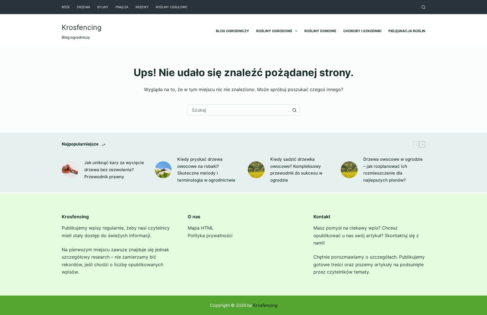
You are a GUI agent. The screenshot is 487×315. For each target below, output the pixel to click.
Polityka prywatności (210, 235)
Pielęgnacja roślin (406, 31)
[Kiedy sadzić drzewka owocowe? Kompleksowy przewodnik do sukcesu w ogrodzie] (256, 169)
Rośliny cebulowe (171, 7)
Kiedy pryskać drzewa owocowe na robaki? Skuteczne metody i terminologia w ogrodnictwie (206, 170)
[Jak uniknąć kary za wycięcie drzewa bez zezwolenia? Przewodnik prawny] (70, 169)
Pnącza (122, 7)
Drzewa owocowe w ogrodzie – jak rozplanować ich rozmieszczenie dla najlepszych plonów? (393, 170)
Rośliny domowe (320, 31)
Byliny (103, 7)
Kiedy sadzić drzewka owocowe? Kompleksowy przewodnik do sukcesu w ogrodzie (296, 170)
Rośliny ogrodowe (274, 31)
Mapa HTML (201, 228)
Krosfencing (81, 27)
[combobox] (238, 110)
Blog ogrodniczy (232, 31)
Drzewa (83, 7)
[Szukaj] (423, 7)
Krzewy (142, 7)
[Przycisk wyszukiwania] (294, 110)
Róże (66, 7)
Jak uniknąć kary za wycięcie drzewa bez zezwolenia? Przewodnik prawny (114, 169)
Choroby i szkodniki (362, 31)
